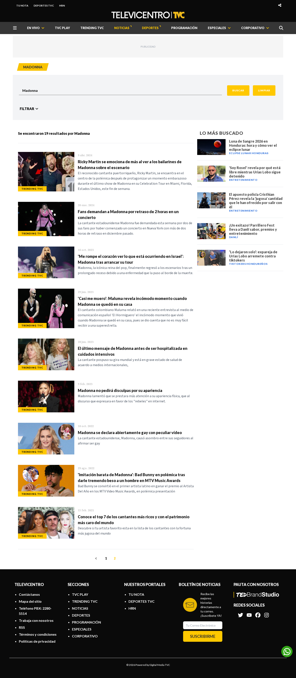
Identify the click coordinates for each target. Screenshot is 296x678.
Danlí (233, 237)
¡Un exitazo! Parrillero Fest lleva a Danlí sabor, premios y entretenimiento (253, 229)
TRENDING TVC (92, 28)
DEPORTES (150, 28)
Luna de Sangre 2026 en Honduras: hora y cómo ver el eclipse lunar (253, 145)
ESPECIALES (81, 629)
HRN (62, 5)
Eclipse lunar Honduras (248, 153)
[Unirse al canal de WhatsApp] (287, 651)
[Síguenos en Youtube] (249, 613)
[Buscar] (281, 28)
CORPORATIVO (85, 636)
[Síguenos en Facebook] (257, 613)
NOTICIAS (121, 28)
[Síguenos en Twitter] (240, 613)
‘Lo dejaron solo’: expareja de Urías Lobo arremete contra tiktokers (253, 256)
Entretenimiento (243, 179)
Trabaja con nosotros (36, 620)
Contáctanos (29, 594)
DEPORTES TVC (44, 5)
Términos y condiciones (38, 634)
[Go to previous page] (96, 558)
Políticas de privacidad (37, 641)
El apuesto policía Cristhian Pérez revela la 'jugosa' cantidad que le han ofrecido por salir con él (256, 200)
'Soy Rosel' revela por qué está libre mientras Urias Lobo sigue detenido (255, 172)
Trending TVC (32, 188)
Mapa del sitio (30, 601)
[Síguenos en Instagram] (266, 613)
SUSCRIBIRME (202, 636)
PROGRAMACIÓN (184, 28)
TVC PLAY (62, 28)
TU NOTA (22, 5)
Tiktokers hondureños (248, 263)
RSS (22, 627)
